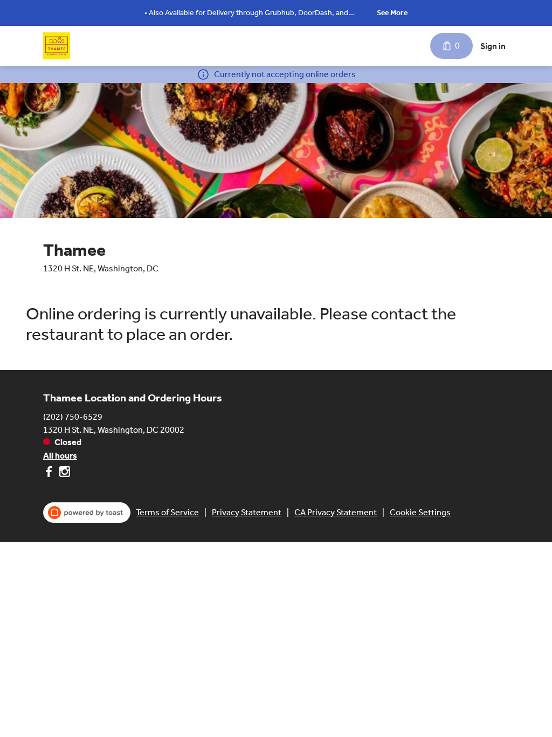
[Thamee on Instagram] (63, 473)
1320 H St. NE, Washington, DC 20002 (113, 429)
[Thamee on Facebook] (50, 473)
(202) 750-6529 (72, 416)
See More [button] (392, 12)
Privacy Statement (246, 512)
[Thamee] (56, 45)
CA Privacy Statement (335, 512)
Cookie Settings (420, 512)
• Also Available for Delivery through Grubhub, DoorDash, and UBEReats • (246, 13)
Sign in (493, 46)
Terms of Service (167, 512)
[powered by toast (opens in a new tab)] (87, 512)
